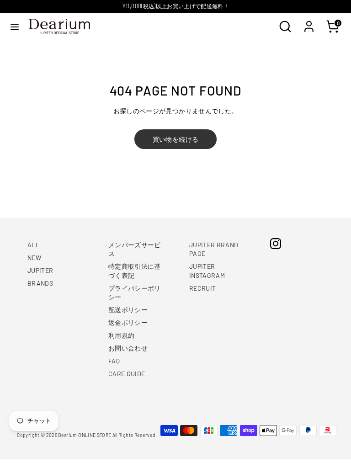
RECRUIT (202, 288)
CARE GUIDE (126, 374)
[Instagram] (275, 243)
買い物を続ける (175, 139)
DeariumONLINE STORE (84, 435)
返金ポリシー (128, 322)
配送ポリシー (128, 310)
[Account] (309, 22)
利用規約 (121, 335)
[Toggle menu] (14, 26)
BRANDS (40, 283)
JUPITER (40, 270)
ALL (33, 245)
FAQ (114, 361)
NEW (34, 257)
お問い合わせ (128, 348)
